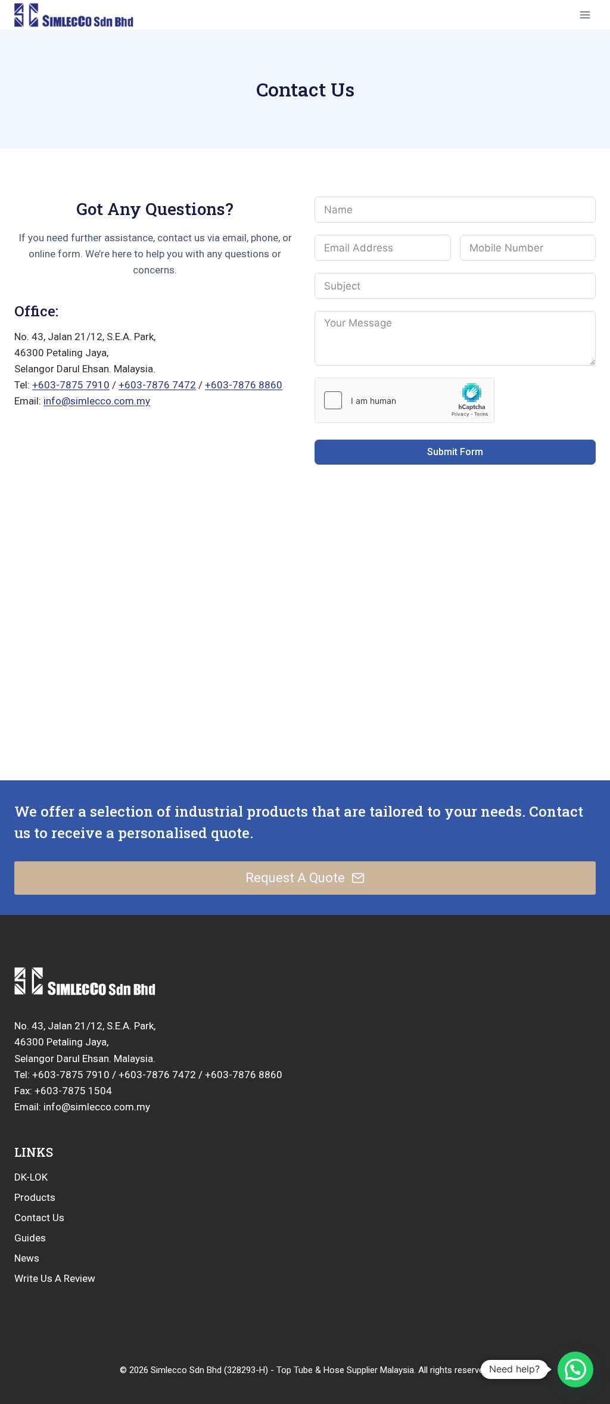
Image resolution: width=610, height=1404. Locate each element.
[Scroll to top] (539, 1357)
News (26, 1258)
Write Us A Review (54, 1278)
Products (34, 1197)
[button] (575, 1369)
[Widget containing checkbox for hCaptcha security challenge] (404, 400)
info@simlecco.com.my (96, 401)
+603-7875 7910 (71, 385)
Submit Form (455, 451)
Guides (30, 1238)
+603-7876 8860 (243, 385)
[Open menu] (585, 14)
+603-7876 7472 (157, 385)
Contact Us (39, 1218)
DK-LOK (31, 1177)
